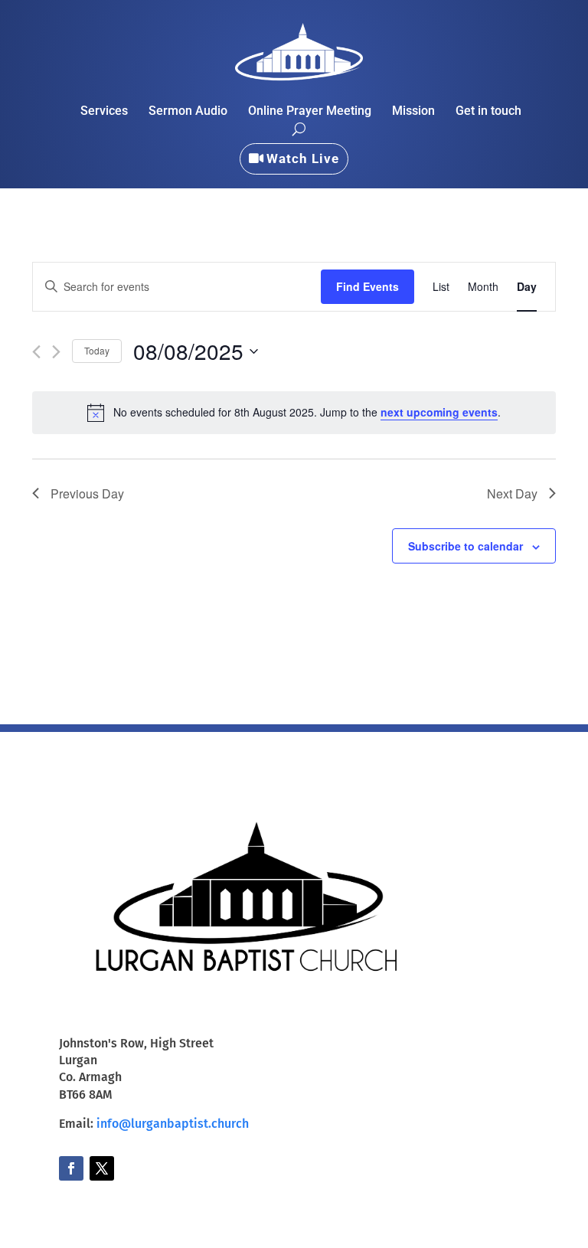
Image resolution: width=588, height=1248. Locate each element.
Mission (413, 112)
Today (96, 350)
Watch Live (302, 158)
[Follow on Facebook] (71, 1168)
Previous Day (87, 493)
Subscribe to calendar (465, 546)
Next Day (512, 493)
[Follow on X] (102, 1168)
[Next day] (56, 352)
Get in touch (488, 112)
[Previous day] (36, 352)
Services (104, 112)
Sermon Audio (188, 112)
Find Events (367, 286)
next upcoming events (439, 412)
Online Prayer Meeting (309, 112)
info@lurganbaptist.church (172, 1123)
